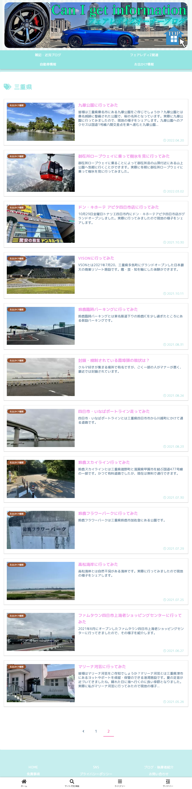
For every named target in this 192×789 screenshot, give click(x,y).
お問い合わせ (159, 774)
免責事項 (33, 774)
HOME (33, 767)
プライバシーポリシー (96, 774)
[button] (177, 697)
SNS (96, 767)
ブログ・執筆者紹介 (159, 767)
